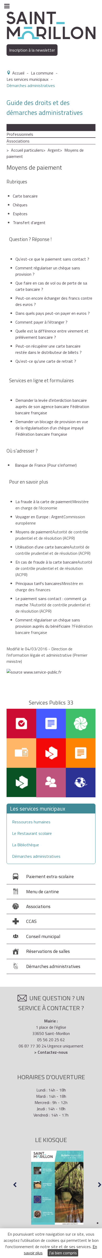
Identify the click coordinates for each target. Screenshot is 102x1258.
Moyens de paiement (33, 532)
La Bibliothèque (25, 845)
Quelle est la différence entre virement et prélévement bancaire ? (51, 334)
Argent (54, 150)
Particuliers (16, 127)
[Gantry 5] (51, 25)
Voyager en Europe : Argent (39, 517)
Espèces (20, 214)
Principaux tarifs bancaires (38, 583)
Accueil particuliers (27, 150)
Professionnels (20, 134)
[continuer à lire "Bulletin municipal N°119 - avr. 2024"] (57, 1188)
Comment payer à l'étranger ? (41, 322)
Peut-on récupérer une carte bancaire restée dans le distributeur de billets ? (48, 349)
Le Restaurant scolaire (32, 833)
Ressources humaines (31, 822)
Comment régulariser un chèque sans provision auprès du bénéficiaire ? (47, 623)
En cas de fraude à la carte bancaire (46, 562)
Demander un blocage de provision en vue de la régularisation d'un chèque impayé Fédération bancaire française (51, 427)
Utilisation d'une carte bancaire (42, 547)
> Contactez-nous (51, 1052)
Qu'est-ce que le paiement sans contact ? (52, 259)
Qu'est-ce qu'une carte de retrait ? (45, 361)
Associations (18, 141)
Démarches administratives (36, 856)
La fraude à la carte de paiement (43, 501)
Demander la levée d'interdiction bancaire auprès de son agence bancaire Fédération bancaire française (52, 406)
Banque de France (46, 465)
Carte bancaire (25, 196)
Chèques (20, 205)
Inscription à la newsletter (32, 50)
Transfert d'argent (29, 222)
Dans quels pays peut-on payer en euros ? (52, 313)
